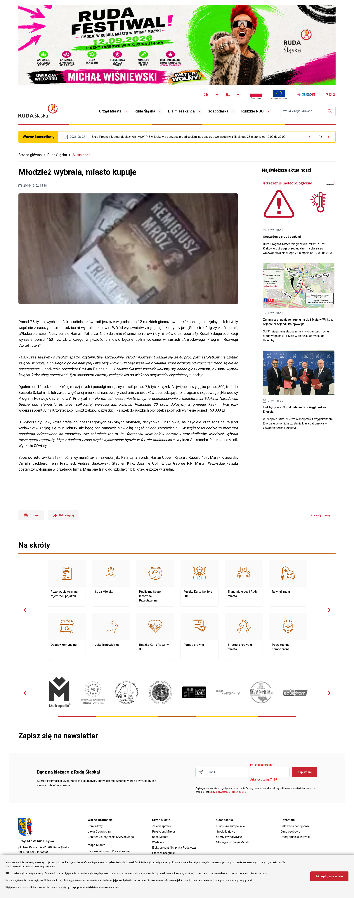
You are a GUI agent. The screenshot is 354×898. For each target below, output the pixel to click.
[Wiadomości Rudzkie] (262, 692)
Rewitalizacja (288, 583)
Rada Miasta (160, 837)
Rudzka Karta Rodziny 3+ (155, 636)
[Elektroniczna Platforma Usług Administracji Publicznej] (306, 95)
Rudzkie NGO (252, 111)
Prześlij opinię (320, 515)
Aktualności (81, 155)
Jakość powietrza (111, 636)
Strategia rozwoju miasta (244, 636)
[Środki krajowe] (256, 94)
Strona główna (30, 155)
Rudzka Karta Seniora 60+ (199, 583)
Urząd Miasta (110, 111)
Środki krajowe (225, 831)
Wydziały (158, 842)
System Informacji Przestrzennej (109, 851)
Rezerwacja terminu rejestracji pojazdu (67, 583)
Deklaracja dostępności (295, 826)
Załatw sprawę (161, 826)
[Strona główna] (38, 111)
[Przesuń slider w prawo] (328, 609)
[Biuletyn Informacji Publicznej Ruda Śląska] (331, 94)
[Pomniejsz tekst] (217, 94)
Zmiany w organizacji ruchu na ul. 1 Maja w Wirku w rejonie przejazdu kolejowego (299, 303)
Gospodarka (218, 111)
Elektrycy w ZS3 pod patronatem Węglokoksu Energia (299, 390)
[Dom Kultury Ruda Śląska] (228, 692)
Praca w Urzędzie (163, 853)
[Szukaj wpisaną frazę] (330, 111)
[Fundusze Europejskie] (279, 94)
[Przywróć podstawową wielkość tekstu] (227, 94)
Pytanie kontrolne (262, 765)
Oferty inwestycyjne (229, 837)
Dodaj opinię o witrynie (295, 837)
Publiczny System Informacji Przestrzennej (155, 583)
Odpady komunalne (67, 636)
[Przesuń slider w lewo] (25, 609)
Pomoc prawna (199, 636)
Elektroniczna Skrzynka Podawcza (174, 847)
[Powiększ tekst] (238, 94)
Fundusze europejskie (230, 826)
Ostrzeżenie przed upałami (189, 137)
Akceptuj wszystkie (329, 876)
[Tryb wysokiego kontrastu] (206, 94)
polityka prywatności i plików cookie (227, 792)
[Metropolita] (59, 692)
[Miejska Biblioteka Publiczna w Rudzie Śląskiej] (160, 692)
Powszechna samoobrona (288, 636)
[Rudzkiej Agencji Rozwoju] (93, 692)
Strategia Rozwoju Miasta (232, 842)
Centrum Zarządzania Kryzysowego (111, 837)
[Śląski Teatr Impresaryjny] (194, 692)
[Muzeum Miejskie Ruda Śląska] (127, 692)
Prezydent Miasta (163, 831)
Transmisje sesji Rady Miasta (244, 583)
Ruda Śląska (144, 111)
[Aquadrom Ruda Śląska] (295, 692)
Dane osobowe (290, 831)
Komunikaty (95, 826)
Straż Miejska (111, 583)
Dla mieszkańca (181, 111)
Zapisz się (304, 772)
